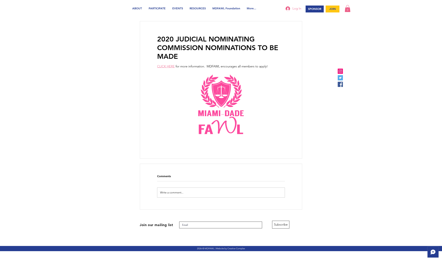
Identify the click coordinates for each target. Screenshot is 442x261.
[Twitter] (340, 77)
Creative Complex (236, 248)
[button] (138, 8)
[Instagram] (340, 71)
